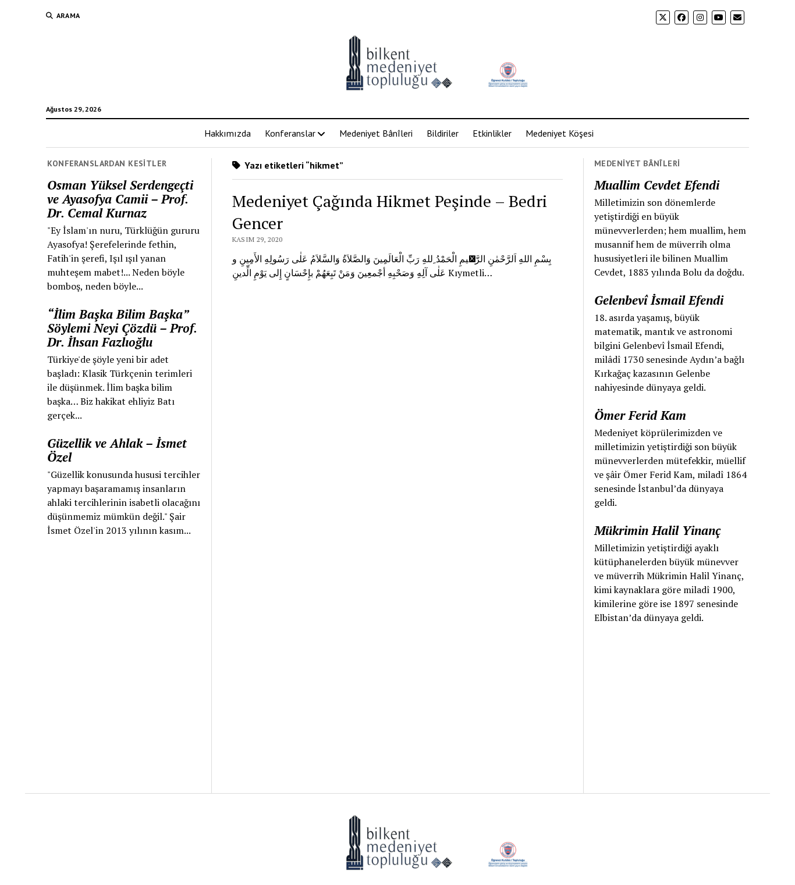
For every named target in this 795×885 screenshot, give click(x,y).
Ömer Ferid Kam (640, 415)
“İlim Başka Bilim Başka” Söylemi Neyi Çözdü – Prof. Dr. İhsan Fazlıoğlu (122, 328)
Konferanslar (290, 133)
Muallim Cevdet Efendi (656, 185)
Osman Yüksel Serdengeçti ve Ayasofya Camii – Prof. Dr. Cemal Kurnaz (120, 199)
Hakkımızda (227, 133)
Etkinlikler (492, 133)
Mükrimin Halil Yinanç (657, 530)
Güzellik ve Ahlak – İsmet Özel (117, 450)
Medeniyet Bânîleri (376, 133)
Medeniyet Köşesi (560, 133)
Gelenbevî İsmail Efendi (658, 300)
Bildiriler (443, 133)
